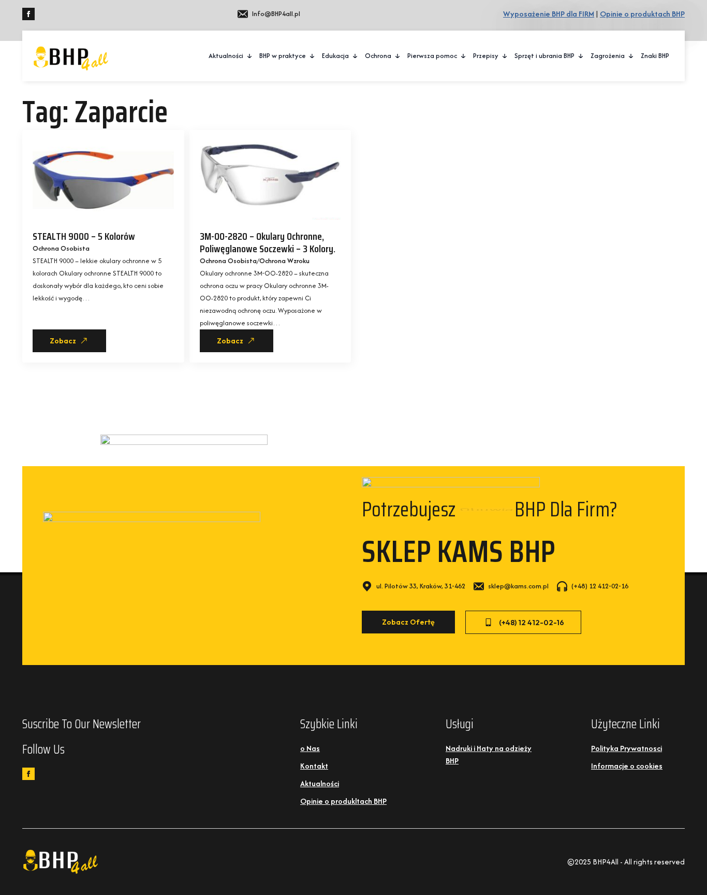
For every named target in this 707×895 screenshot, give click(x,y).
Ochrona (378, 56)
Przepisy (485, 56)
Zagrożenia (608, 56)
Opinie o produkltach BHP (343, 801)
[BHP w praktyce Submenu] (312, 56)
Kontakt (314, 765)
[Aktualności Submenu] (250, 56)
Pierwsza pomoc (432, 56)
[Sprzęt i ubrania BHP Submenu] (581, 56)
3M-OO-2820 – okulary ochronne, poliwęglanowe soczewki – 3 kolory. (267, 242)
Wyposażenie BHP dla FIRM (548, 13)
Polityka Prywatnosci (626, 748)
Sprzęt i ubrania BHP (544, 56)
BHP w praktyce (282, 56)
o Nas (310, 748)
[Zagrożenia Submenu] (631, 56)
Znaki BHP (655, 56)
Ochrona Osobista (61, 248)
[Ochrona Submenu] (398, 56)
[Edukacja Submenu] (355, 56)
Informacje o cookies (626, 765)
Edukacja (335, 56)
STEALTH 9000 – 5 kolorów (84, 236)
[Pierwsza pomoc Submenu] (463, 56)
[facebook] (28, 14)
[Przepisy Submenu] (505, 56)
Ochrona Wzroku (284, 261)
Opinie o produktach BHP (642, 13)
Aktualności (226, 56)
